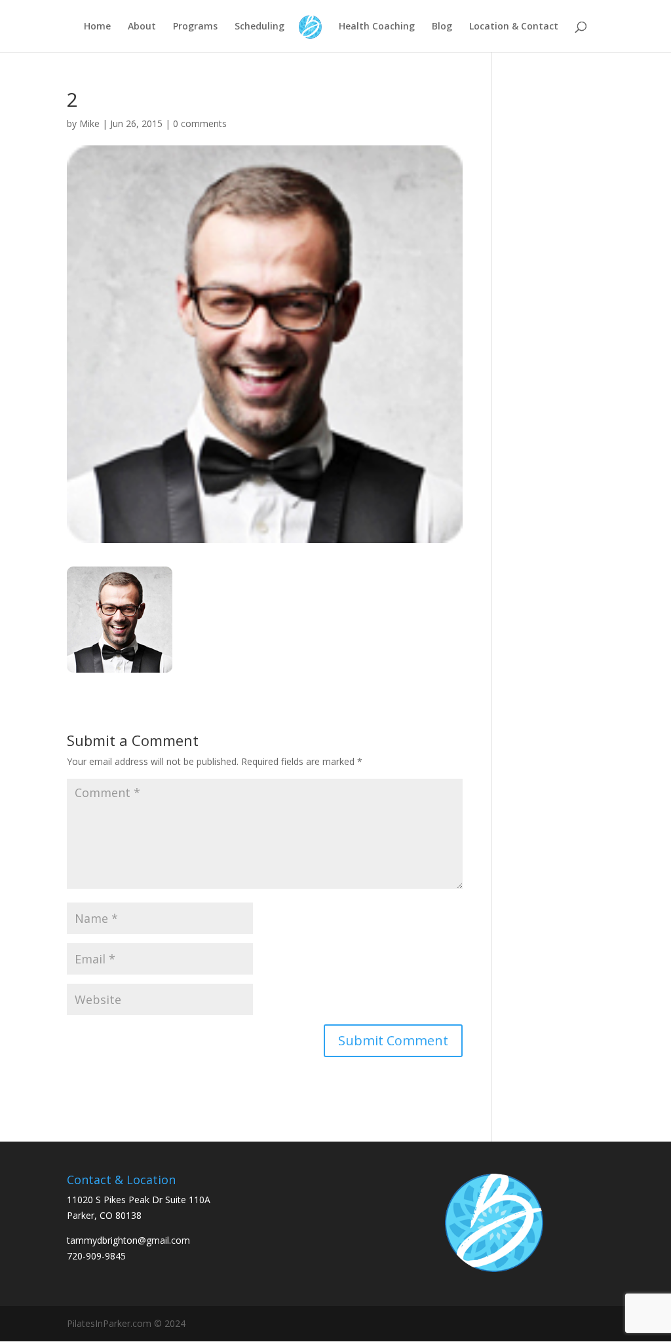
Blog (442, 27)
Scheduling (259, 27)
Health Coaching (377, 27)
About (142, 27)
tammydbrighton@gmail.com (128, 1240)
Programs (195, 27)
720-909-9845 (96, 1256)
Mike (89, 123)
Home (97, 27)
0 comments (200, 123)
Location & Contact (513, 27)
